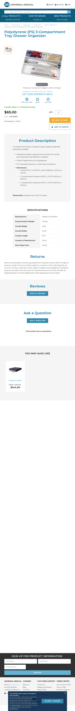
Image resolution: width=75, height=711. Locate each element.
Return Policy (42, 690)
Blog (24, 687)
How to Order (61, 687)
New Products (62, 16)
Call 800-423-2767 (13, 20)
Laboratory (27, 25)
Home (6, 25)
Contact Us (37, 20)
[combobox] (37, 11)
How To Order (62, 20)
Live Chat (26, 690)
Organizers (37, 25)
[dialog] (37, 701)
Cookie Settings (14, 708)
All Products (16, 25)
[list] (37, 17)
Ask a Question (37, 321)
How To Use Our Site (64, 685)
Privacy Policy (16, 705)
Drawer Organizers (50, 25)
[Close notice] (64, 693)
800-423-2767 (14, 685)
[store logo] (18, 4)
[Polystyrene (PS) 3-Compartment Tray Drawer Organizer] (8, 50)
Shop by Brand (37, 16)
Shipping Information (44, 687)
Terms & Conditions (63, 690)
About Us (26, 685)
